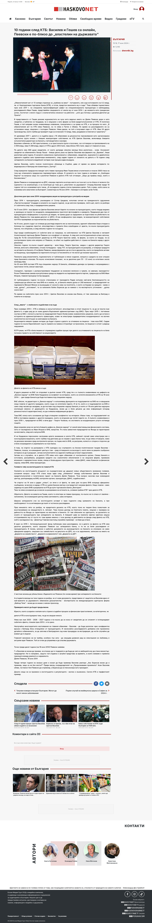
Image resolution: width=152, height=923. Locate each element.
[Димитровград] (132, 902)
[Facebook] (127, 894)
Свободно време (90, 18)
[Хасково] (76, 9)
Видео (109, 18)
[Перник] (136, 916)
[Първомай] (135, 908)
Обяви (73, 18)
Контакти (134, 826)
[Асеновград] (134, 910)
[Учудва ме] (99, 97)
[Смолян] (133, 913)
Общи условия (27, 916)
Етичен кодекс (40, 916)
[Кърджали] (134, 905)
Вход (136, 9)
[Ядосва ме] (92, 97)
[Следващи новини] (107, 717)
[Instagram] (134, 894)
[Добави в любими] (71, 97)
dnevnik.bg (127, 50)
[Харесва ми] (78, 97)
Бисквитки (52, 916)
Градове (121, 18)
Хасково (20, 18)
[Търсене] (142, 18)
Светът (48, 18)
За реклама (62, 916)
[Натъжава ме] (106, 97)
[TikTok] (141, 894)
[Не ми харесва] (85, 97)
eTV (132, 18)
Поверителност (13, 916)
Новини (61, 18)
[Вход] (141, 9)
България (35, 18)
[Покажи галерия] (108, 43)
